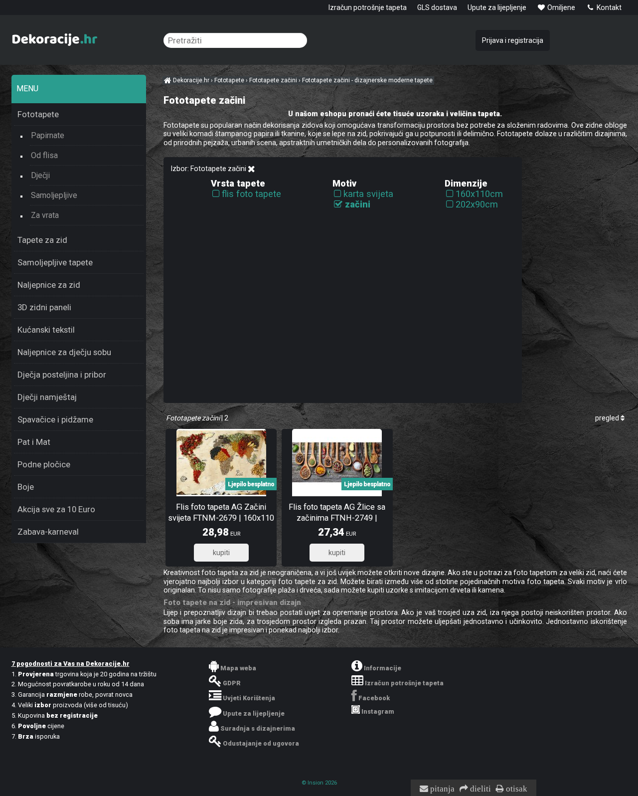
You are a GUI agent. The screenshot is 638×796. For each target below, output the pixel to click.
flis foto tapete (251, 194)
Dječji (40, 175)
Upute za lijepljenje (497, 7)
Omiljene (560, 7)
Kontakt (608, 7)
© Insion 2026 (319, 783)
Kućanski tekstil (46, 330)
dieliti (479, 789)
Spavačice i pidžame (55, 419)
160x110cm (479, 194)
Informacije (382, 668)
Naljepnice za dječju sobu (64, 352)
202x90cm (477, 204)
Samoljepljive (54, 195)
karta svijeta (368, 194)
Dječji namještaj (47, 397)
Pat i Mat (33, 442)
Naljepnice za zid (48, 285)
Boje (25, 487)
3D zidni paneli (44, 307)
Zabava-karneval (48, 532)
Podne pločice (43, 464)
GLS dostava (437, 7)
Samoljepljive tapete (55, 262)
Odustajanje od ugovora (261, 743)
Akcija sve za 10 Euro (56, 509)
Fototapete (38, 114)
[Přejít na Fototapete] (251, 169)
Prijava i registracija (512, 40)
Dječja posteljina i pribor (61, 375)
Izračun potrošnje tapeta (367, 7)
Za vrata (45, 215)
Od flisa (44, 155)
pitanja (441, 789)
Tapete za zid (42, 240)
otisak (515, 789)
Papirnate (47, 135)
